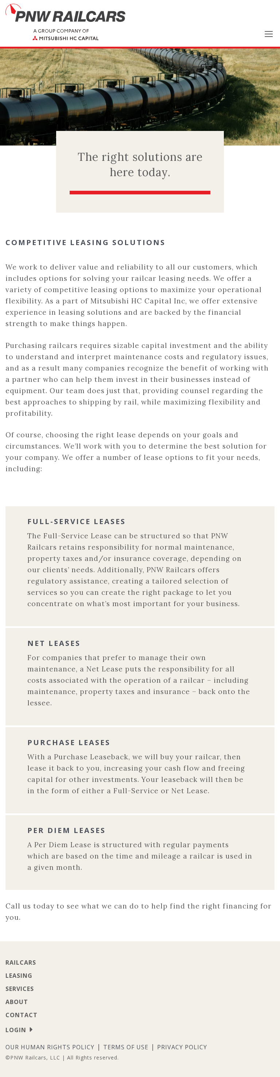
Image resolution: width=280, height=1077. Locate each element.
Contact (21, 1015)
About (16, 1002)
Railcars (20, 962)
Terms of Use (125, 1047)
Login (15, 1030)
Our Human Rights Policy (49, 1047)
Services (19, 989)
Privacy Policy (182, 1047)
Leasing (18, 976)
